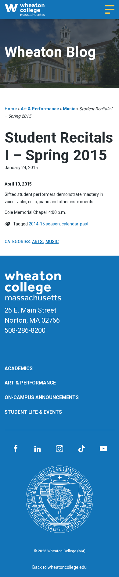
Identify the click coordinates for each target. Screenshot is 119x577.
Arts (37, 241)
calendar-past (75, 223)
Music (69, 108)
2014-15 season (44, 223)
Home (11, 108)
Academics (19, 368)
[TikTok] (81, 449)
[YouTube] (103, 449)
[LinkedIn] (38, 449)
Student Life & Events (33, 412)
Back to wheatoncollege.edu (59, 567)
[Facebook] (16, 449)
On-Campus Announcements (42, 397)
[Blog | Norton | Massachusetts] (30, 9)
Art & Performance (40, 108)
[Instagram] (59, 449)
